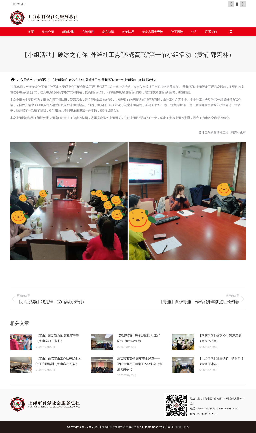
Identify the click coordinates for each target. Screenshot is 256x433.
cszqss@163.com (207, 413)
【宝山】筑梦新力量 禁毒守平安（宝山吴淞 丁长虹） (57, 338)
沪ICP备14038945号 (177, 426)
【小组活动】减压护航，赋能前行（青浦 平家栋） (220, 361)
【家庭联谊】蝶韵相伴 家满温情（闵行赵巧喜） (219, 338)
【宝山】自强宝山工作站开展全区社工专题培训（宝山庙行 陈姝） (58, 361)
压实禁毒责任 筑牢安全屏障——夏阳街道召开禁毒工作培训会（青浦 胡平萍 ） (139, 364)
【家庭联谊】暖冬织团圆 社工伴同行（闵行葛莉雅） (138, 338)
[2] (69, 201)
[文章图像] (21, 342)
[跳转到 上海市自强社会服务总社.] (13, 79)
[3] (187, 201)
